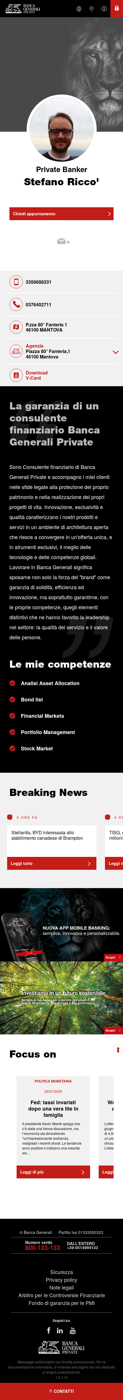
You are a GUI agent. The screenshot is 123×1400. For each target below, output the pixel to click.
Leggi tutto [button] (22, 863)
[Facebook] (48, 1330)
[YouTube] (73, 1330)
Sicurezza (61, 1271)
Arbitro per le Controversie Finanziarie (61, 1295)
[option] (51, 842)
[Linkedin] (60, 1330)
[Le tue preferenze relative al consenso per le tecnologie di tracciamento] (118, 1050)
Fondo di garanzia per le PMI (62, 1302)
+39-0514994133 (82, 1247)
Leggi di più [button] (32, 1172)
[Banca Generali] (24, 8)
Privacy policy (61, 1279)
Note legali (61, 1287)
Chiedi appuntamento (34, 213)
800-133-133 (42, 1247)
